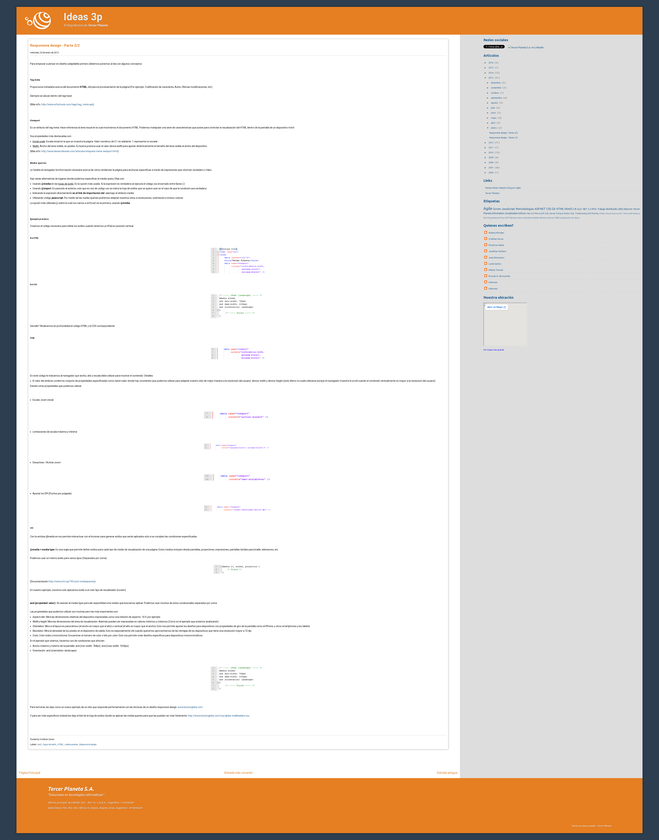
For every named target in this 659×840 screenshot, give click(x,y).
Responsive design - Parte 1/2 (503, 137)
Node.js (636, 213)
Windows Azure (517, 218)
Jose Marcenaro (496, 258)
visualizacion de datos (569, 218)
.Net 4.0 (530, 213)
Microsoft (628, 213)
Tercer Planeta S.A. (71, 789)
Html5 (569, 208)
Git (554, 208)
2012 (491, 142)
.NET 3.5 (587, 209)
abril (493, 123)
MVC (594, 209)
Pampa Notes (563, 213)
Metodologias (525, 208)
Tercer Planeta (98, 25)
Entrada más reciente (238, 773)
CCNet (602, 213)
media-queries (71, 744)
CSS (549, 208)
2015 (491, 68)
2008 (491, 162)
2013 (491, 78)
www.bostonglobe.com (190, 707)
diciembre (496, 83)
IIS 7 (622, 213)
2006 (491, 172)
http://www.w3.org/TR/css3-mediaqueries (72, 581)
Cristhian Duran (496, 239)
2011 (491, 147)
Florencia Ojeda (496, 245)
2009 (491, 157)
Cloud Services (613, 213)
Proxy (502, 218)
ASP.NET (540, 208)
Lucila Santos (495, 264)
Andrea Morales (496, 233)
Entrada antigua (447, 773)
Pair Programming (491, 218)
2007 (491, 167)
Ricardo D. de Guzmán (499, 276)
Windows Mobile (532, 218)
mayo (494, 118)
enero (494, 128)
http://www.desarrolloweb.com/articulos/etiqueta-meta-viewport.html (79, 151)
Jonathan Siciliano (497, 251)
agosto (494, 103)
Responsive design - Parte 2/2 (55, 45)
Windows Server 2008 (549, 218)
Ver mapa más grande (493, 350)
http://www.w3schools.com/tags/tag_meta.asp (67, 104)
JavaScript (509, 208)
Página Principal (29, 773)
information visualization (505, 213)
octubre (495, 93)
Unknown (493, 282)
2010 (491, 152)
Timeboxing (581, 213)
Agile (488, 208)
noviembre (496, 88)
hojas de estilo (50, 744)
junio (493, 113)
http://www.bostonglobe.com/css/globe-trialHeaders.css (218, 715)
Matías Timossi (496, 270)
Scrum (497, 208)
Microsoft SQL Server (545, 213)
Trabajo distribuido (607, 209)
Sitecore (628, 209)
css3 (39, 744)
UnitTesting (593, 213)
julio (493, 108)
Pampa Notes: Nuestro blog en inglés (503, 188)
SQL (572, 213)
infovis (522, 213)
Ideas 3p (83, 17)
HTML (61, 744)
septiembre (496, 98)
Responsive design (88, 744)
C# (575, 209)
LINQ (620, 209)
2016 (491, 63)
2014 (491, 73)
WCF (507, 218)
